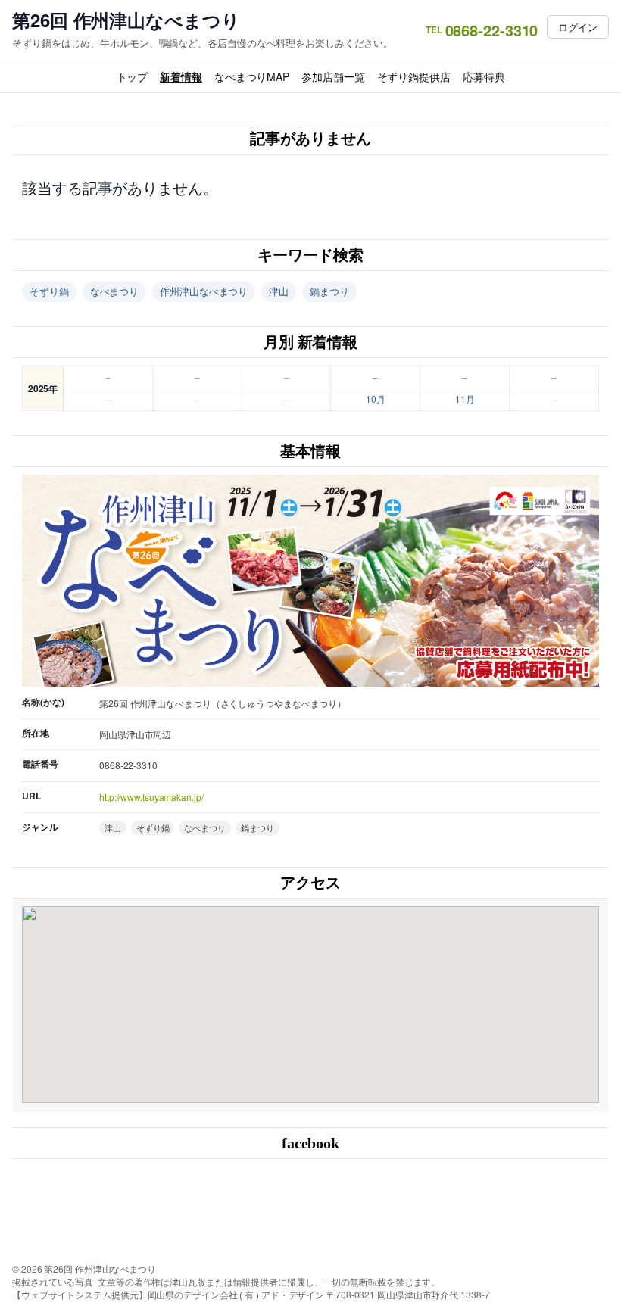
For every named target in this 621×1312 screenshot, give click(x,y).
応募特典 (484, 76)
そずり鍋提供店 (414, 76)
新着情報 (181, 76)
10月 (375, 398)
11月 (465, 398)
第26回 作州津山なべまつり (126, 20)
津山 (279, 291)
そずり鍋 (49, 291)
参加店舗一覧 (332, 76)
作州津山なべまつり (204, 291)
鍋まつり (329, 291)
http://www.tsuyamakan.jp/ (151, 796)
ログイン (578, 27)
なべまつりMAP (251, 76)
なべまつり (114, 291)
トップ (132, 76)
